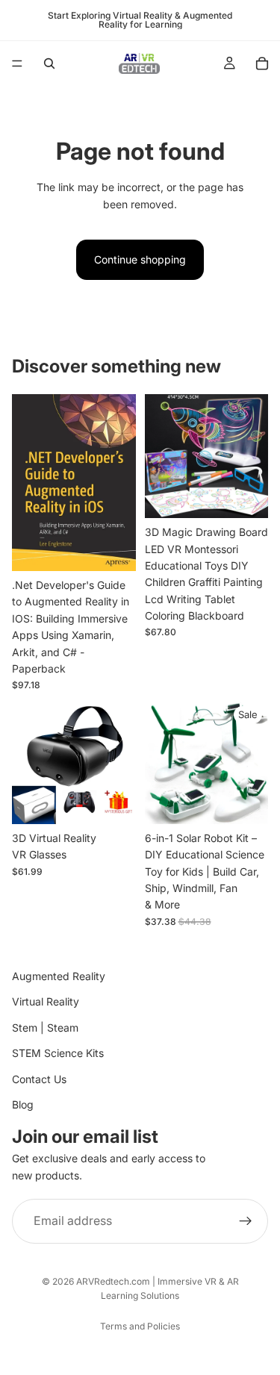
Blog (23, 1104)
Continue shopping (140, 259)
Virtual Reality (45, 1001)
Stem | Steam (45, 1027)
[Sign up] (245, 1221)
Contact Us (39, 1078)
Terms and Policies (140, 1326)
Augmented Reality (58, 976)
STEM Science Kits (58, 1053)
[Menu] (17, 63)
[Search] (49, 63)
